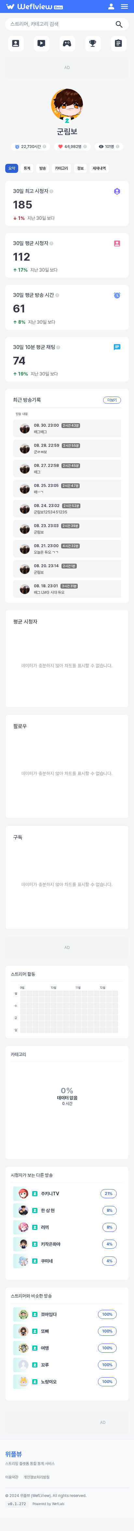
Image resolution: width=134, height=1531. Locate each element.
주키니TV (50, 1193)
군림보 (67, 131)
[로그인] (111, 6)
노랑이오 (49, 1381)
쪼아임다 (49, 1314)
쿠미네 (47, 1261)
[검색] (119, 24)
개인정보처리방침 (36, 1477)
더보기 (112, 400)
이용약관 (11, 1477)
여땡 (45, 1348)
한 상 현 (48, 1210)
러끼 (45, 1227)
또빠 (45, 1331)
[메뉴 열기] (124, 6)
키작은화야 (50, 1244)
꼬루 (45, 1365)
